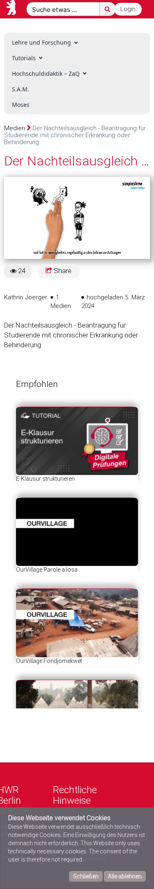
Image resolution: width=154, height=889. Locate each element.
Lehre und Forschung (41, 42)
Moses (21, 105)
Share (61, 271)
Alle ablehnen (125, 876)
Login (128, 9)
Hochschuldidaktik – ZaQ (46, 73)
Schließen (86, 876)
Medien (14, 128)
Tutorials (24, 58)
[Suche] (107, 9)
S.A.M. (20, 89)
